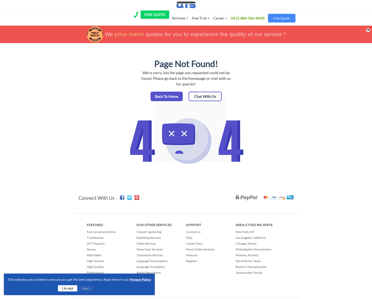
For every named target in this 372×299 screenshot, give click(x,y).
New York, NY (245, 232)
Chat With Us (205, 96)
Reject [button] (86, 288)
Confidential (95, 237)
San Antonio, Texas (248, 261)
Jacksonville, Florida (249, 272)
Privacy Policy (140, 279)
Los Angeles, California (251, 237)
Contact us (193, 232)
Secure (91, 249)
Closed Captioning (148, 232)
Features (95, 225)
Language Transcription (152, 261)
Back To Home (166, 96)
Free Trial (199, 18)
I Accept (67, 288)
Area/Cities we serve (254, 225)
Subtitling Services (148, 237)
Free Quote (281, 18)
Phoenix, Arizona (247, 255)
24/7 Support (96, 243)
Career (218, 18)
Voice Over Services (149, 249)
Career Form (194, 243)
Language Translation (150, 267)
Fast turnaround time (101, 232)
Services (178, 18)
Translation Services (149, 255)
